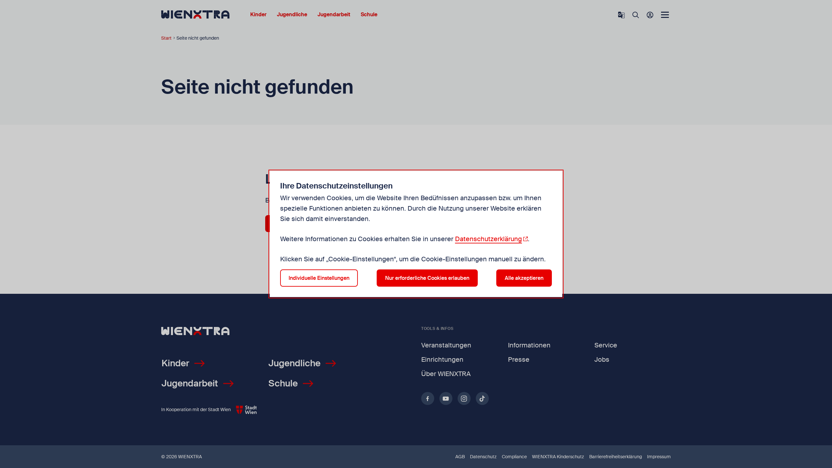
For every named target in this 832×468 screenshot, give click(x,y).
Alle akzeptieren (524, 278)
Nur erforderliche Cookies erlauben (427, 278)
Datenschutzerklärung (488, 239)
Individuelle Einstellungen (319, 278)
